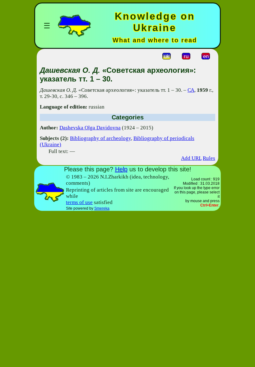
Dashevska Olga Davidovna (90, 128)
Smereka (101, 208)
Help (121, 169)
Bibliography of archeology (100, 138)
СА (191, 90)
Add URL (191, 158)
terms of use (79, 202)
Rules (209, 158)
